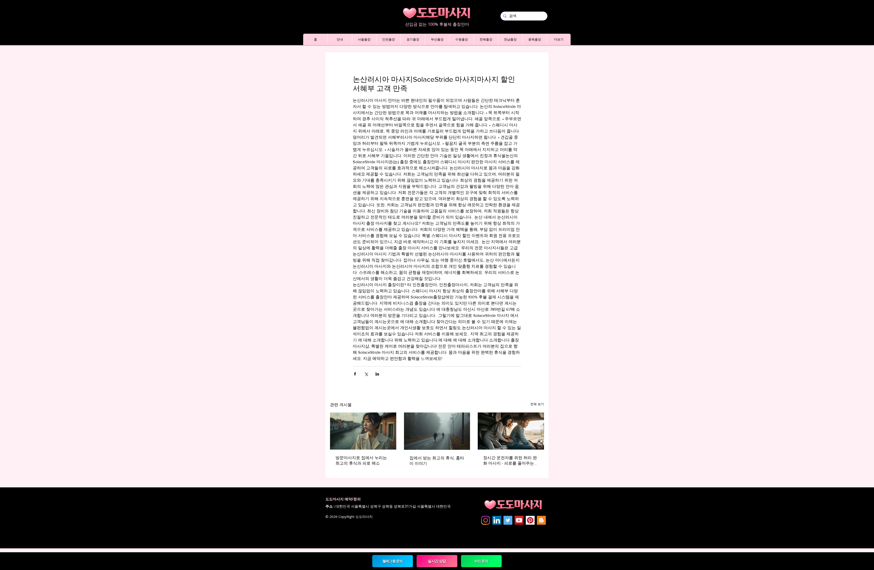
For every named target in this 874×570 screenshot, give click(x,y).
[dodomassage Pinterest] (530, 520)
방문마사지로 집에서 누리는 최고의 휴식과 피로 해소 (361, 460)
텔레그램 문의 (393, 561)
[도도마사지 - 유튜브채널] (519, 520)
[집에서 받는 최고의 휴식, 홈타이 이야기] (437, 431)
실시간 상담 (437, 561)
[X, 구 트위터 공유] (366, 374)
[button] (340, 39)
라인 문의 (481, 561)
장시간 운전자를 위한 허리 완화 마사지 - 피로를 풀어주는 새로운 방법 (510, 460)
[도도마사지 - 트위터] (507, 520)
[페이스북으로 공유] (355, 374)
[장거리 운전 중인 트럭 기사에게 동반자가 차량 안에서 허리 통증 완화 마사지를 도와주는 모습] (511, 431)
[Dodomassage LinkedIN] (496, 520)
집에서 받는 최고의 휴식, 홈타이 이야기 (436, 461)
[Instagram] (485, 520)
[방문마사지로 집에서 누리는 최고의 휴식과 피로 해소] (363, 431)
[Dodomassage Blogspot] (541, 520)
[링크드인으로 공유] (377, 374)
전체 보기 (537, 404)
